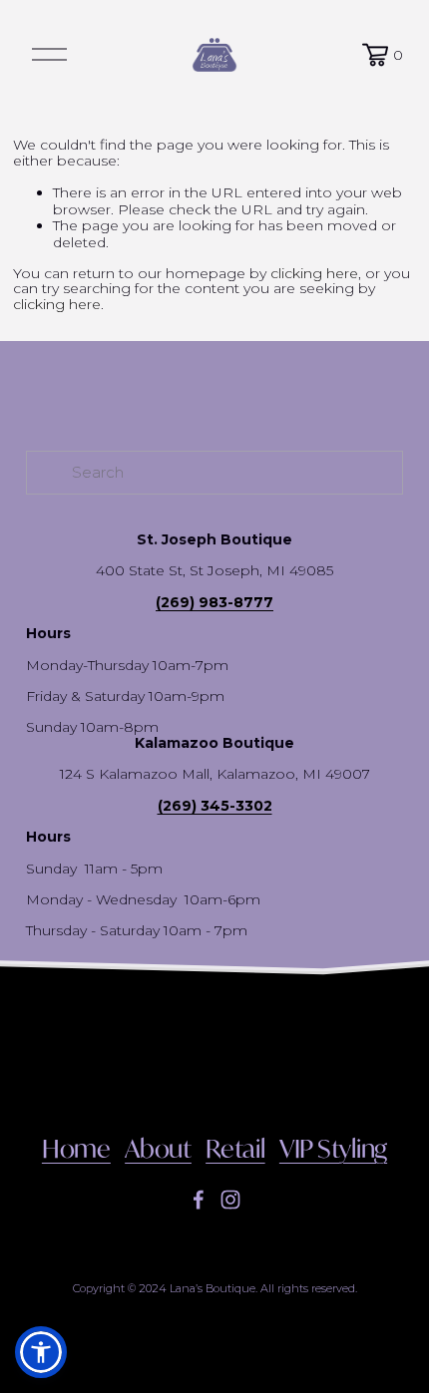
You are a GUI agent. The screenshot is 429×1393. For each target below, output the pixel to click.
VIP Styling (333, 1149)
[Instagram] (230, 1200)
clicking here (314, 273)
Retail (235, 1149)
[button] (41, 1352)
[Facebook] (199, 1200)
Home (76, 1149)
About (158, 1149)
